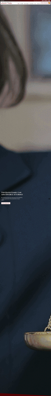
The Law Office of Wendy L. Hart (6, 3)
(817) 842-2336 (46, 0)
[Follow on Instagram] (3, 0)
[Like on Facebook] (1, 0)
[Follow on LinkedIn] (2, 0)
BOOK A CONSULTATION (5, 203)
